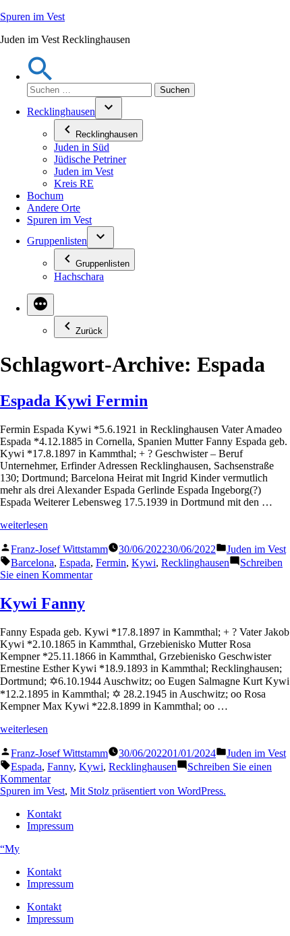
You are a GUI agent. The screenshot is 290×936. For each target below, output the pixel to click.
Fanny (60, 766)
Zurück (89, 331)
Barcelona (32, 562)
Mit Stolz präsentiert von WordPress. (148, 791)
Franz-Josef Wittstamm (59, 549)
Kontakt (44, 814)
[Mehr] (40, 305)
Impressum (50, 826)
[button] (40, 76)
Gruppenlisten (57, 240)
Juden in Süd (81, 147)
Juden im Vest (83, 171)
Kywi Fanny (42, 603)
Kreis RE (74, 183)
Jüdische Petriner (90, 159)
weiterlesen (24, 525)
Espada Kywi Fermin (74, 400)
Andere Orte (53, 207)
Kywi (144, 562)
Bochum (45, 195)
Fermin (111, 562)
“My (10, 849)
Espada (74, 562)
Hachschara (79, 276)
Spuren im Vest (32, 16)
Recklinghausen (61, 111)
